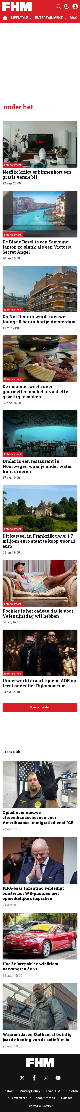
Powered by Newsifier (40, 1106)
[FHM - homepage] (17, 6)
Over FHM (53, 1091)
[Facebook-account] (34, 1077)
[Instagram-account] (46, 1077)
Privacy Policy (30, 1091)
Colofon (72, 1091)
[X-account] (22, 1077)
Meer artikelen (40, 707)
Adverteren (19, 1098)
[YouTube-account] (58, 1077)
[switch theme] (67, 6)
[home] (5, 17)
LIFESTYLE (19, 18)
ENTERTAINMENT (49, 18)
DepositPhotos (44, 1098)
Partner (66, 1098)
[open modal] (75, 6)
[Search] (58, 6)
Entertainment (12, 165)
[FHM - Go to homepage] (40, 1062)
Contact (8, 1091)
